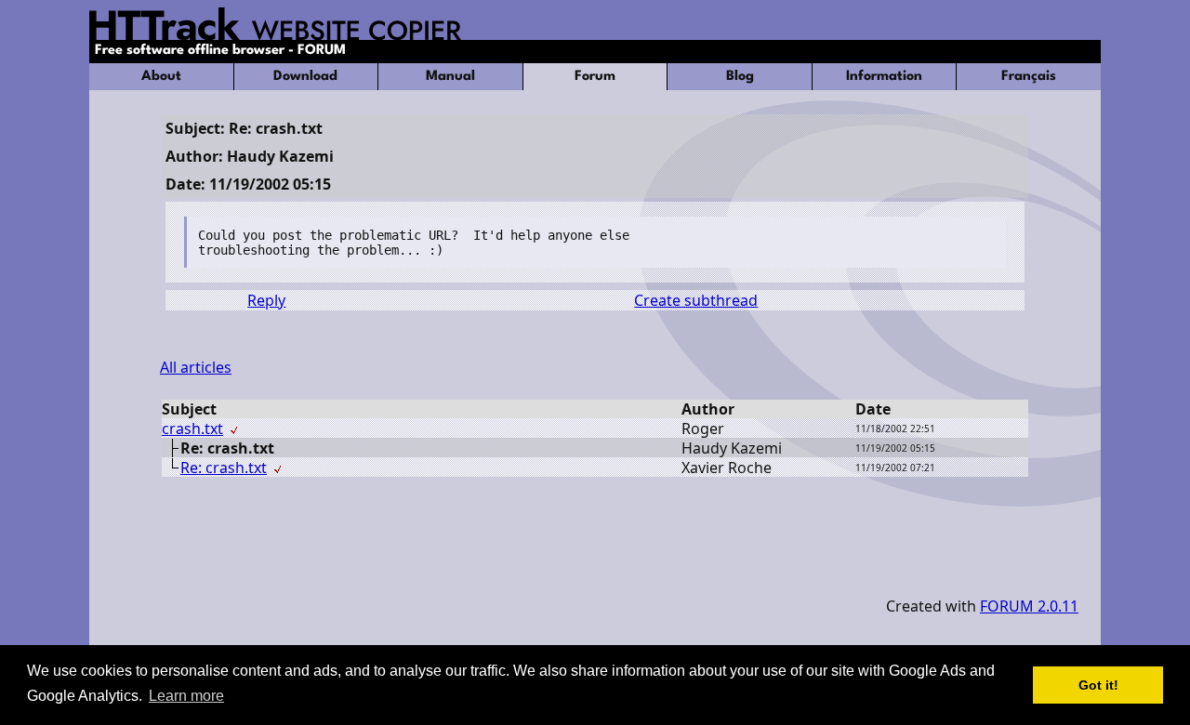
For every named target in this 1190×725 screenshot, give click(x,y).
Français (1028, 77)
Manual (450, 77)
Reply (266, 300)
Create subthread (696, 300)
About (161, 77)
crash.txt (192, 428)
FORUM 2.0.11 (1029, 606)
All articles (195, 367)
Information (884, 77)
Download (305, 77)
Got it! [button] (1098, 685)
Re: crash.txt (223, 467)
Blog (740, 77)
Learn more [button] (186, 696)
